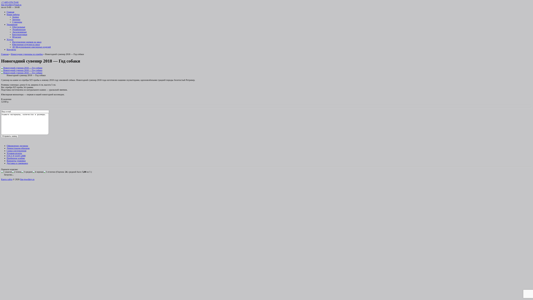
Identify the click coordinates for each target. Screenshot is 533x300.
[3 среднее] (27, 172)
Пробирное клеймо (16, 158)
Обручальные (18, 27)
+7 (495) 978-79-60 (9, 2)
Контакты (11, 49)
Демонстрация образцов (18, 148)
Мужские (16, 37)
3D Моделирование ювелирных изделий (31, 47)
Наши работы (13, 14)
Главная (10, 12)
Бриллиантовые (19, 34)
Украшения (12, 24)
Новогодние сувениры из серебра (27, 54)
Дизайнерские (19, 29)
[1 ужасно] (6, 172)
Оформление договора (17, 146)
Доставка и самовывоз (17, 163)
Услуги (10, 39)
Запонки (16, 19)
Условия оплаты (14, 153)
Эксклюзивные (19, 32)
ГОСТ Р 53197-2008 (16, 156)
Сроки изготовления (16, 151)
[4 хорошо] (38, 172)
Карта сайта (6, 179)
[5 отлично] (49, 172)
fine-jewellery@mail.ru (11, 5)
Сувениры (17, 22)
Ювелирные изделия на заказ (26, 44)
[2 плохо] (16, 172)
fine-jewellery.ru (27, 179)
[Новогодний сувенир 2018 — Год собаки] (21, 68)
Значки (15, 17)
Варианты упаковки (16, 161)
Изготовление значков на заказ (26, 42)
